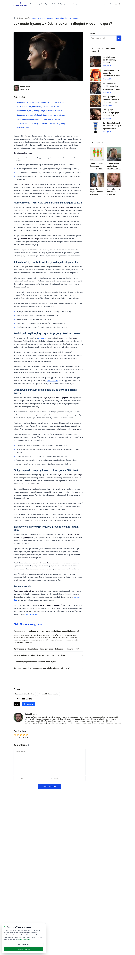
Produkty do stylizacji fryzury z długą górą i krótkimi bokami (39, 111)
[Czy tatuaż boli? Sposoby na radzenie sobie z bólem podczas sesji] (97, 154)
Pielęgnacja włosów (64, 4)
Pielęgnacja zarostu (79, 4)
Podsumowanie (23, 128)
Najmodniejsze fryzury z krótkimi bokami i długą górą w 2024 (40, 102)
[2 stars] (18, 735)
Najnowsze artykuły (36, 4)
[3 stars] (21, 735)
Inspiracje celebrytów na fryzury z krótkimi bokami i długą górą (41, 124)
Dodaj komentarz (49, 786)
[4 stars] (24, 735)
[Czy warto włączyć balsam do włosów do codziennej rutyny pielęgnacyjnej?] (97, 180)
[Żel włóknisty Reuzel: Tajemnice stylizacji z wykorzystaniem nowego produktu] (95, 127)
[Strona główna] (14, 18)
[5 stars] (27, 735)
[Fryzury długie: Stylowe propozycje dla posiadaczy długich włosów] (95, 101)
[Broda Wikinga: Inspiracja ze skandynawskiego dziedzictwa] (114, 154)
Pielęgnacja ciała (106, 4)
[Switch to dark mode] (119, 4)
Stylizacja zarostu (93, 4)
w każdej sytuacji (31, 614)
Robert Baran (25, 87)
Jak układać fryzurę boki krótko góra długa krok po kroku (38, 106)
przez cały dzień (52, 381)
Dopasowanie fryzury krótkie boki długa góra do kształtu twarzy (41, 115)
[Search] (116, 4)
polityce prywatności (23, 939)
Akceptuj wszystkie (24, 949)
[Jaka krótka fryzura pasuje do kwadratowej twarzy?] (95, 75)
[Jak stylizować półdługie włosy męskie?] (95, 61)
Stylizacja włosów (50, 4)
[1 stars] (15, 735)
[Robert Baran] (16, 88)
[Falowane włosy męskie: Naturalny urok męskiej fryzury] (95, 88)
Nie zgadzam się (23, 944)
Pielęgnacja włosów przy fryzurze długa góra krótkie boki (38, 119)
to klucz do (42, 338)
